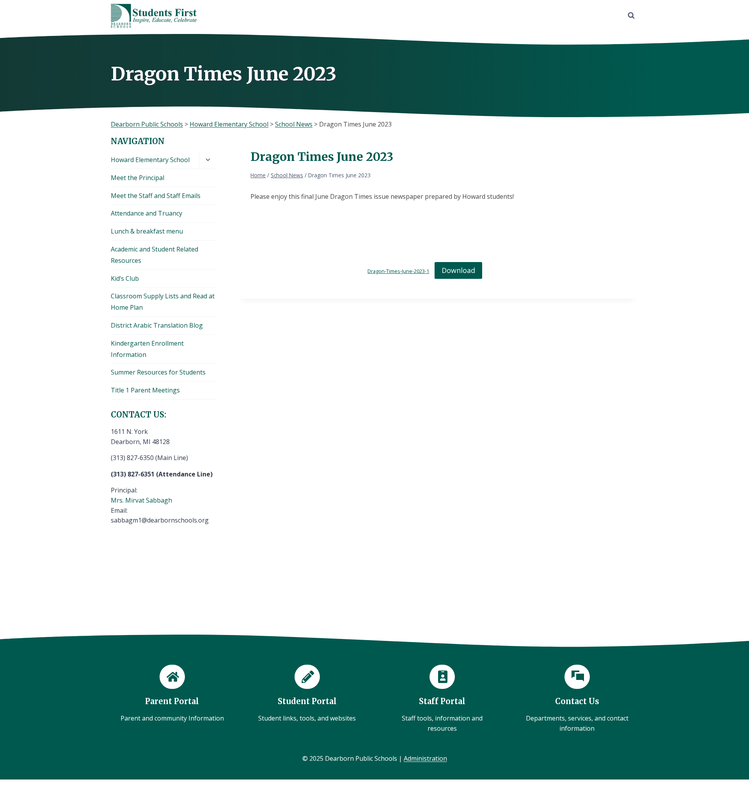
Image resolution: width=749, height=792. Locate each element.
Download (458, 270)
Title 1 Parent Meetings (145, 390)
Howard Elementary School (150, 159)
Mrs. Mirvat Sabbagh (141, 500)
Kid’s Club (125, 278)
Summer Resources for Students (158, 372)
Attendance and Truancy (146, 213)
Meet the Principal (137, 177)
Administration (425, 758)
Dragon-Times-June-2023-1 (398, 271)
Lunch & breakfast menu (147, 231)
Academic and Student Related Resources (154, 255)
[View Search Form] (631, 16)
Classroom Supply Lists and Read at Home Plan (163, 302)
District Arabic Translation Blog (157, 325)
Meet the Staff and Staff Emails (156, 195)
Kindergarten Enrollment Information (147, 349)
